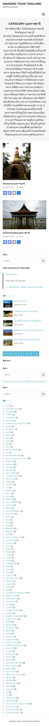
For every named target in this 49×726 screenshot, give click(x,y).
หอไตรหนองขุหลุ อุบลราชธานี (16, 233)
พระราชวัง (10, 514)
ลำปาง (8, 569)
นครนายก (10, 464)
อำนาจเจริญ (11, 654)
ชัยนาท (9, 435)
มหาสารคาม (11, 540)
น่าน (7, 487)
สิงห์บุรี (8, 622)
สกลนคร (9, 584)
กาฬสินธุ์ (9, 414)
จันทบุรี (9, 426)
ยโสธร (8, 549)
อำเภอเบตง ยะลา (20, 301)
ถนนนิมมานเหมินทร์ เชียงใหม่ (26, 311)
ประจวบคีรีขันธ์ (12, 502)
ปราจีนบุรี (10, 505)
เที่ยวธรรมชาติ (12, 683)
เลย (7, 692)
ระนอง (8, 555)
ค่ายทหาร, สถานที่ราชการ (16, 423)
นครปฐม (9, 467)
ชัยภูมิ (8, 438)
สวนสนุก (9, 613)
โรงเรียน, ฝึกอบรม (13, 712)
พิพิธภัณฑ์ (10, 528)
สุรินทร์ (9, 630)
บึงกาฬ (8, 493)
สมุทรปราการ (11, 595)
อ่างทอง (9, 651)
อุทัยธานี (9, 668)
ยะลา (8, 546)
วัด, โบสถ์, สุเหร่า (12, 578)
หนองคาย (10, 636)
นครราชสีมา (11, 473)
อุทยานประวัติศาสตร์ (14, 663)
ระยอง (8, 557)
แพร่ (7, 695)
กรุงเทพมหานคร (12, 408)
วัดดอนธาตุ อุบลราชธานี (14, 183)
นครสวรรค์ (10, 479)
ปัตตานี (9, 508)
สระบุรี (8, 604)
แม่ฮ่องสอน (10, 700)
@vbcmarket (11, 274)
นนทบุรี (9, 482)
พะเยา (8, 517)
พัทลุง (8, 522)
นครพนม (9, 470)
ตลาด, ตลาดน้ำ (12, 449)
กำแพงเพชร (10, 417)
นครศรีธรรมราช (12, 476)
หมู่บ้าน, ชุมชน (12, 642)
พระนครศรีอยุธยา (13, 511)
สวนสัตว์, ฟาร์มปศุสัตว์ (15, 616)
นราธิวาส (10, 484)
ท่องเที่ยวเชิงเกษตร (13, 455)
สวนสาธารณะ (11, 619)
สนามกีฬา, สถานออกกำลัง (16, 592)
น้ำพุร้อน (9, 490)
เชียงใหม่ (9, 680)
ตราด (8, 446)
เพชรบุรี (9, 686)
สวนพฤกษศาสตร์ (13, 610)
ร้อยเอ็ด (9, 552)
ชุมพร (8, 441)
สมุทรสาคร (10, 601)
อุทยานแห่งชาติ (12, 665)
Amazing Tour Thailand (22, 3)
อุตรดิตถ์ (9, 660)
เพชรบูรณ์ (10, 689)
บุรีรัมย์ (8, 496)
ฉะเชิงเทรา (10, 429)
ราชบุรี (8, 560)
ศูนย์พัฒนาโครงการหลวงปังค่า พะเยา (29, 330)
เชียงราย (9, 677)
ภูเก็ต (8, 534)
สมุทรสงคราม (11, 598)
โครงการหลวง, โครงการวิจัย (17, 703)
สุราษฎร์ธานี (11, 627)
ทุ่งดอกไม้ (10, 461)
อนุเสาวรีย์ (10, 648)
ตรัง (7, 444)
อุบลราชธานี (11, 671)
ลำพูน (8, 572)
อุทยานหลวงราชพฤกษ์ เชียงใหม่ (27, 339)
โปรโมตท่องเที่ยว (13, 709)
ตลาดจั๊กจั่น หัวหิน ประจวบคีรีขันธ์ (27, 321)
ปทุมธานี (9, 499)
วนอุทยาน (10, 575)
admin (21, 187)
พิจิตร (8, 525)
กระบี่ (8, 406)
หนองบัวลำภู (11, 639)
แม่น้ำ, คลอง (11, 698)
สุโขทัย (9, 633)
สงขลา (8, 587)
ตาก (7, 452)
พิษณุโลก (9, 531)
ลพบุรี (8, 566)
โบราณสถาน (11, 706)
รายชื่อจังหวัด (11, 563)
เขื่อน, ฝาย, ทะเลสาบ (14, 674)
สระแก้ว (9, 607)
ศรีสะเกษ (9, 581)
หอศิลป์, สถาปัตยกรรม (15, 645)
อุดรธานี (9, 657)
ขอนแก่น (9, 420)
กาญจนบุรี (10, 411)
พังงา (8, 519)
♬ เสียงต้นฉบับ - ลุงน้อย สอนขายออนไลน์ (24, 287)
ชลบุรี (8, 432)
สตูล (7, 590)
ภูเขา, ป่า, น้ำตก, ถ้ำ (14, 537)
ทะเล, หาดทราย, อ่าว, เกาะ (16, 458)
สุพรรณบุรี (10, 625)
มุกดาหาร (10, 543)
